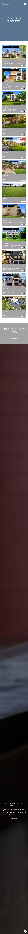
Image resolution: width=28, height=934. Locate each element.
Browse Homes (14, 338)
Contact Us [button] (14, 818)
